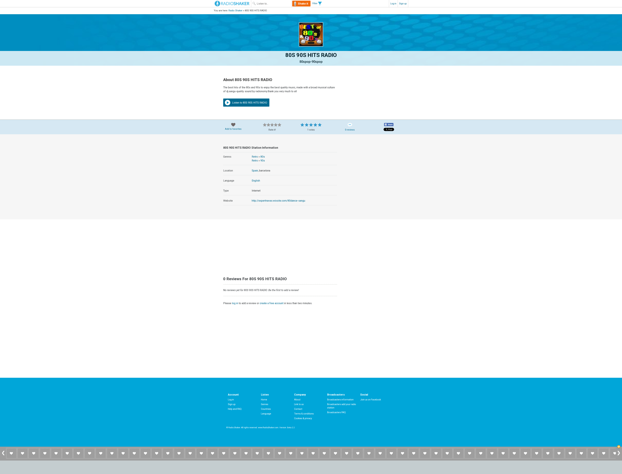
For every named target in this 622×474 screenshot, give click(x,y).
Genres (264, 404)
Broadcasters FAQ (336, 412)
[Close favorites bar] (618, 446)
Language (266, 413)
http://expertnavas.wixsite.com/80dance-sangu (278, 200)
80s (262, 156)
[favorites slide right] (618, 455)
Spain (255, 170)
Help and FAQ (235, 409)
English (256, 180)
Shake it (303, 3)
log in (235, 303)
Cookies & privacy (303, 418)
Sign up (403, 3)
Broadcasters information (340, 399)
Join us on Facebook (370, 399)
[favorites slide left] (3, 455)
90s (262, 160)
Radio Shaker (235, 10)
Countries (266, 409)
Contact (298, 409)
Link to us (299, 404)
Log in (393, 3)
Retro (255, 156)
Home (264, 399)
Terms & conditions (304, 413)
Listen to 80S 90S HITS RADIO (249, 102)
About (297, 399)
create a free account (271, 303)
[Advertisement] (372, 164)
